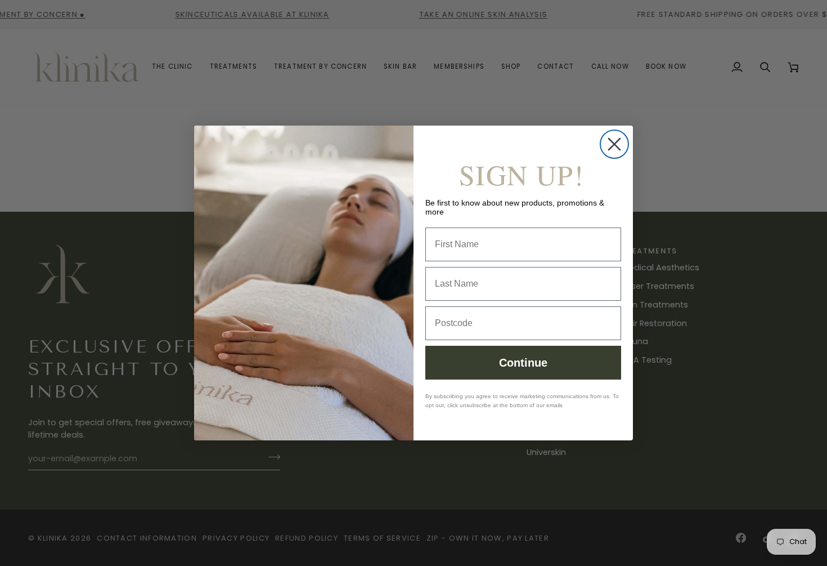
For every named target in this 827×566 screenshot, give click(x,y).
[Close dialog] (614, 144)
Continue (523, 362)
